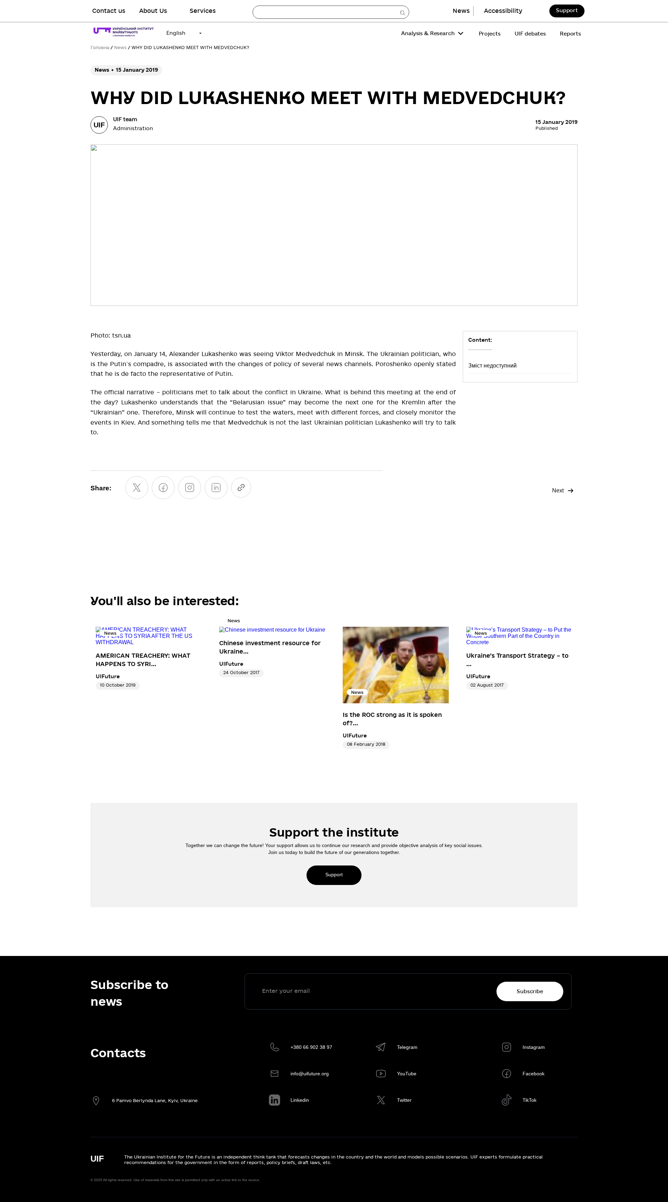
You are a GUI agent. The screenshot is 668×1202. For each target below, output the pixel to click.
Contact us (108, 11)
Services (203, 11)
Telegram (407, 1047)
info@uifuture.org (310, 1073)
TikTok (529, 1100)
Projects (490, 34)
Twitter (404, 1100)
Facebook (533, 1073)
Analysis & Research (427, 33)
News (461, 11)
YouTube (406, 1073)
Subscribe (530, 991)
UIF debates (530, 34)
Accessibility (503, 11)
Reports (570, 34)
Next (558, 490)
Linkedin (300, 1100)
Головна (99, 47)
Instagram (534, 1047)
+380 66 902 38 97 (311, 1047)
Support (567, 10)
